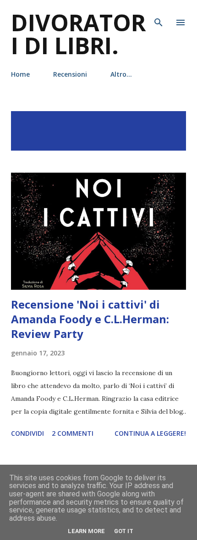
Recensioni (70, 74)
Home (20, 74)
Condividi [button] (27, 433)
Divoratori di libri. (78, 34)
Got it (123, 531)
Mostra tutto (151, 121)
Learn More (86, 531)
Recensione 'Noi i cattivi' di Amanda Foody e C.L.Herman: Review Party (90, 319)
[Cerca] (158, 16)
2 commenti (72, 433)
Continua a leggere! (150, 433)
